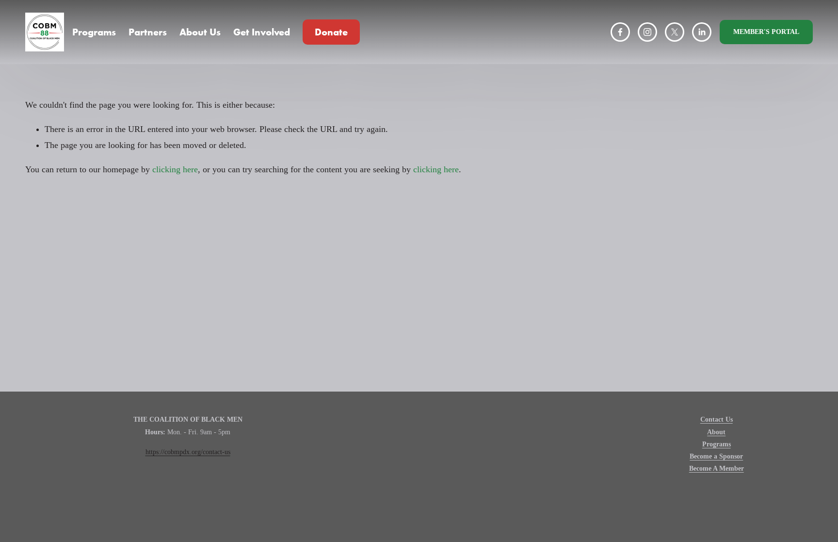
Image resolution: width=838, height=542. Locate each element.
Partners (148, 32)
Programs (94, 32)
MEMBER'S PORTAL (766, 31)
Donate (331, 32)
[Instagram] (647, 32)
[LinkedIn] (701, 32)
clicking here (175, 169)
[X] (674, 32)
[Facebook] (620, 32)
